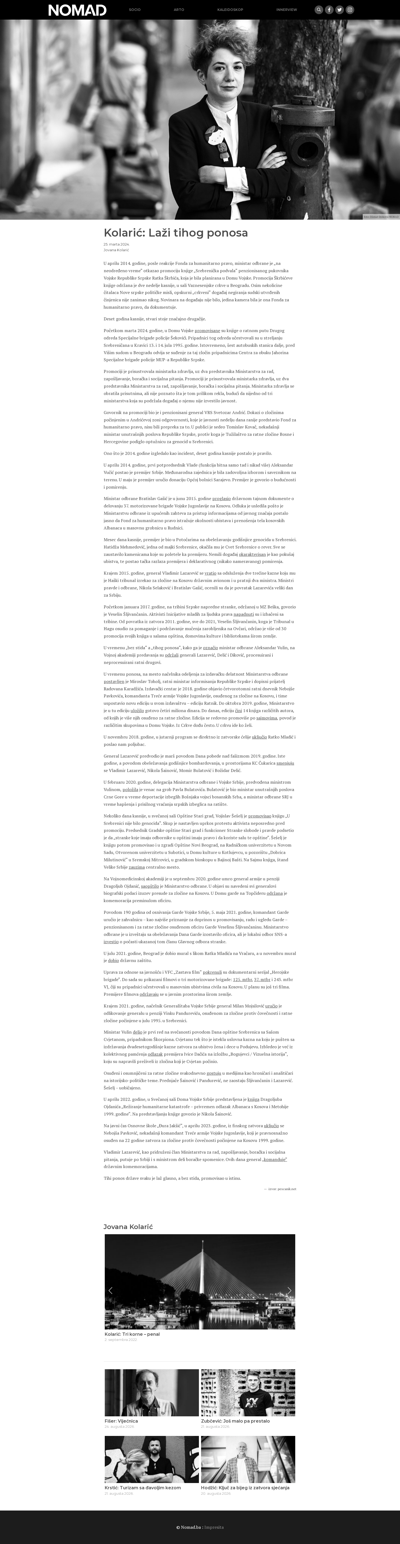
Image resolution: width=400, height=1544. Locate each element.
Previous (110, 1290)
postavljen (114, 681)
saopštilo (150, 886)
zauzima (137, 867)
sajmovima (266, 718)
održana (275, 893)
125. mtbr (242, 979)
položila (130, 789)
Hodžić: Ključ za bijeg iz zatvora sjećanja (245, 1487)
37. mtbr (262, 979)
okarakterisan (252, 554)
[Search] (319, 9)
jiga (256, 1099)
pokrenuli (212, 972)
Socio (135, 10)
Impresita (214, 1527)
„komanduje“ (274, 1159)
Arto (179, 10)
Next (289, 1290)
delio (137, 1032)
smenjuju (285, 763)
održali (172, 655)
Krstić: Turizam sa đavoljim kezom (143, 1487)
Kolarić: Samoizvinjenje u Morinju (141, 1334)
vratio (210, 573)
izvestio (111, 942)
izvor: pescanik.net (282, 1189)
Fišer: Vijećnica (121, 1421)
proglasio (221, 498)
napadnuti (243, 614)
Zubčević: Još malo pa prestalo (235, 1421)
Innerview (286, 10)
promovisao (259, 816)
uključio (259, 737)
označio (210, 648)
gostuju (214, 1073)
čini (238, 710)
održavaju (149, 994)
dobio (113, 960)
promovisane (207, 330)
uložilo (137, 710)
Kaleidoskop (230, 10)
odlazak (155, 1054)
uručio (271, 1006)
